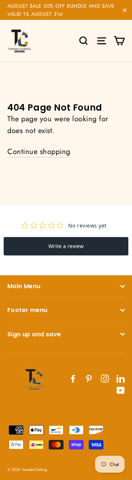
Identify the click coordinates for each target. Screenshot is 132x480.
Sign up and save (34, 334)
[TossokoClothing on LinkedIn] (121, 378)
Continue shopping (38, 151)
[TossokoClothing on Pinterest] (89, 378)
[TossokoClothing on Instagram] (105, 378)
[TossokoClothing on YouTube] (121, 390)
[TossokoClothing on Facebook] (73, 378)
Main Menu (24, 286)
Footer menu (27, 310)
